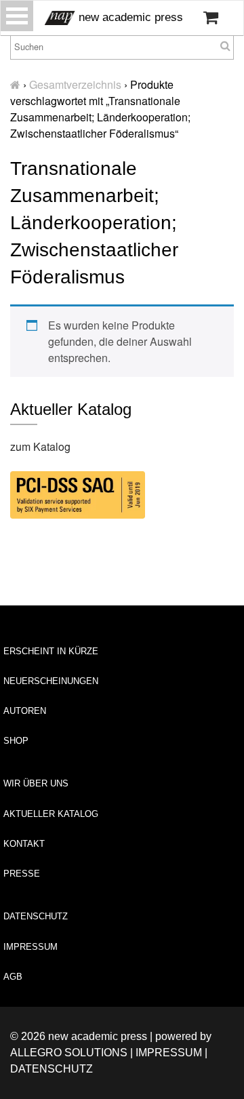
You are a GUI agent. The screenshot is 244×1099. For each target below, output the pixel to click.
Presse (21, 873)
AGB (12, 977)
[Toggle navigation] (17, 16)
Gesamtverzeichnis (75, 84)
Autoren (24, 711)
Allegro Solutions (68, 1052)
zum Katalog (40, 446)
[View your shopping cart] (211, 18)
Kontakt (24, 844)
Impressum (30, 947)
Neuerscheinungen (50, 681)
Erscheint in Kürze (50, 651)
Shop (15, 741)
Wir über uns (35, 783)
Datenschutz (35, 916)
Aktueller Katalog (50, 814)
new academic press (129, 17)
